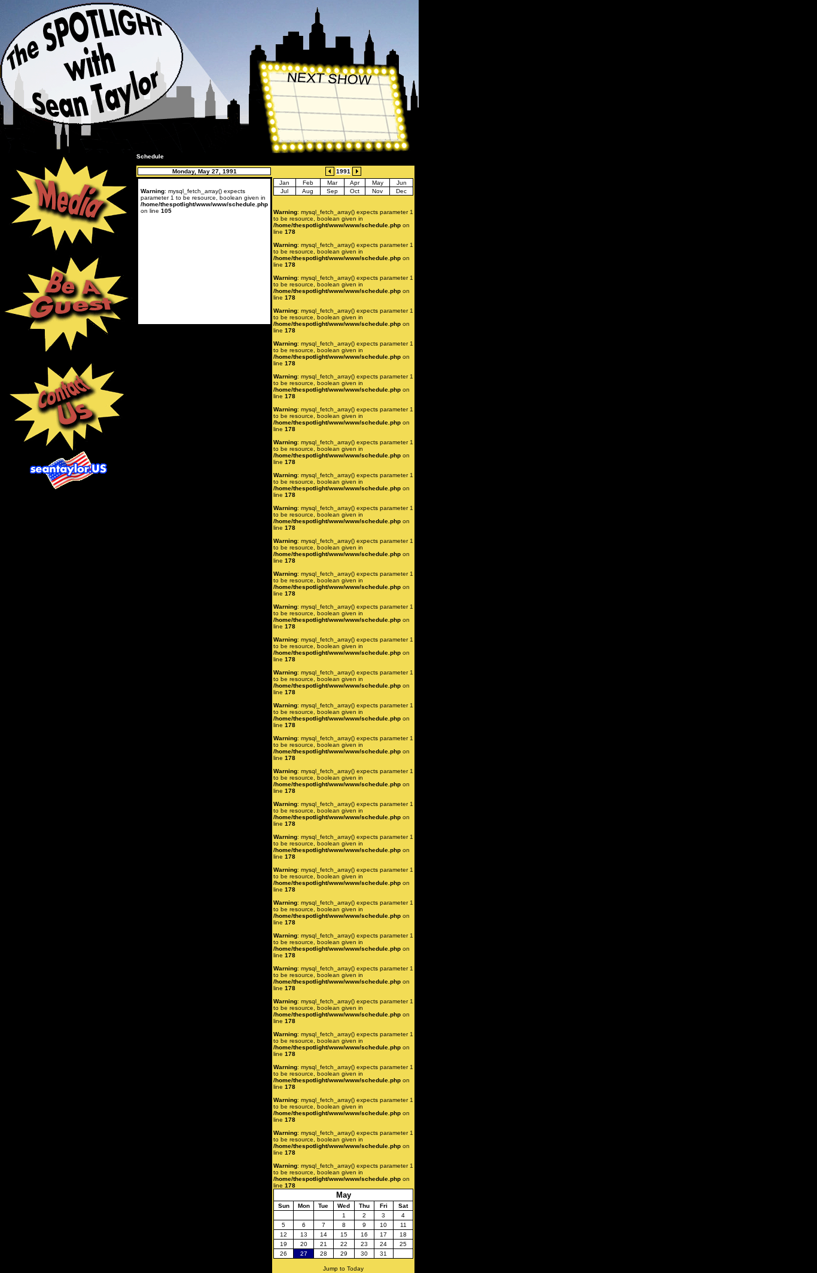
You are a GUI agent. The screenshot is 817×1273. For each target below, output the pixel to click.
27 (303, 1253)
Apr (354, 182)
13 (303, 1234)
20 (303, 1244)
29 (343, 1253)
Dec (401, 191)
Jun (402, 182)
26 (283, 1253)
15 (343, 1234)
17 (383, 1234)
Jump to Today (343, 1268)
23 (364, 1244)
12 (283, 1234)
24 (383, 1244)
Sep (332, 191)
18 (403, 1234)
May (377, 182)
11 (403, 1225)
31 (383, 1253)
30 (364, 1253)
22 (343, 1244)
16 (364, 1234)
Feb (308, 182)
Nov (377, 191)
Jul (284, 191)
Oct (354, 191)
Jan (284, 182)
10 (383, 1225)
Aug (307, 191)
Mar (332, 182)
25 (403, 1244)
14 (323, 1234)
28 (323, 1253)
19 (283, 1244)
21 (323, 1244)
